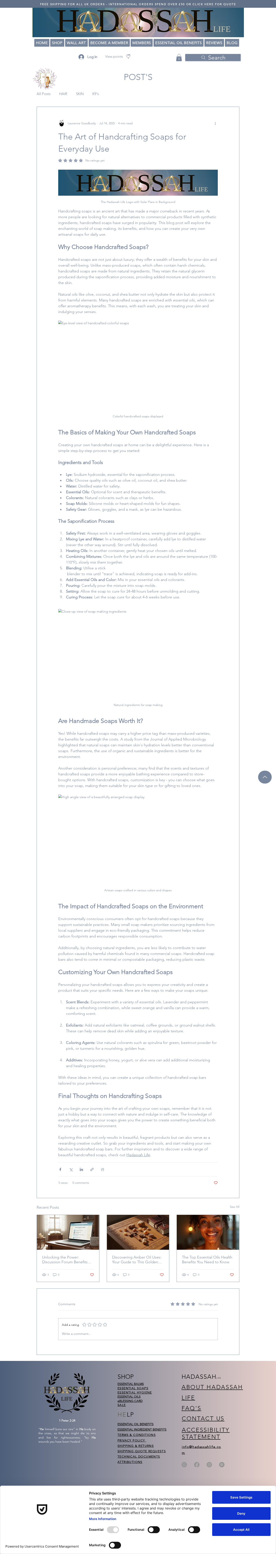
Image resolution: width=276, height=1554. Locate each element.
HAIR (63, 94)
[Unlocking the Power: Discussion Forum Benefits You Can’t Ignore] (68, 1232)
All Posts (43, 94)
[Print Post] (102, 1169)
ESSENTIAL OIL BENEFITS (136, 1424)
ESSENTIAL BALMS (131, 1384)
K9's (95, 94)
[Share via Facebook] (60, 1169)
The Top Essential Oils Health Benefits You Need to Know (207, 1259)
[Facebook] (196, 1464)
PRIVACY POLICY (132, 1440)
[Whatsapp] (184, 1464)
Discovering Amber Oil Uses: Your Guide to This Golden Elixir (137, 1259)
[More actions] (215, 123)
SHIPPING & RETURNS (136, 1446)
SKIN (80, 94)
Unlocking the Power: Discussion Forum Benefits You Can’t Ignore (65, 1259)
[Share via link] (92, 1169)
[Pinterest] (221, 1464)
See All (234, 1207)
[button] (179, 57)
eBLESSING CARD (130, 1401)
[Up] (265, 777)
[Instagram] (209, 1464)
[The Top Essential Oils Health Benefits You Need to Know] (208, 1232)
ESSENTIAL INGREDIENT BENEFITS (142, 1429)
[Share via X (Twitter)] (71, 1169)
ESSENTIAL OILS (129, 1397)
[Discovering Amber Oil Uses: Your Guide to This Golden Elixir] (138, 1232)
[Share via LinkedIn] (81, 1169)
